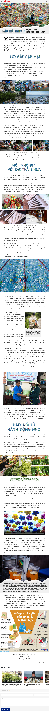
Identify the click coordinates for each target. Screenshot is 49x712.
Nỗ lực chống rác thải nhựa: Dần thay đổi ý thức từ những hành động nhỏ (11, 685)
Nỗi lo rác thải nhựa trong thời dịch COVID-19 (32, 685)
